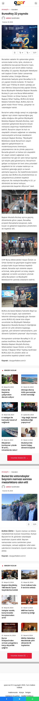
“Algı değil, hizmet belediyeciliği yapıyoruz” (29, 420)
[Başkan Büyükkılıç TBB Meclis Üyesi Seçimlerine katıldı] (10, 574)
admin (8, 18)
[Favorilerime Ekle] (15, 52)
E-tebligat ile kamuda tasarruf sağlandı (9, 420)
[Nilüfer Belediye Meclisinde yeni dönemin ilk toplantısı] (29, 627)
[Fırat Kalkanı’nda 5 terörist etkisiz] (29, 574)
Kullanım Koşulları (13, 696)
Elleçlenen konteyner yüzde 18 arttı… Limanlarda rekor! (9, 446)
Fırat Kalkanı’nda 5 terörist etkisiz (28, 586)
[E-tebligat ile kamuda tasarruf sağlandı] (10, 407)
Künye (21, 692)
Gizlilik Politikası (27, 696)
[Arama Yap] (35, 3)
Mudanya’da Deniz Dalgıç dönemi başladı (28, 445)
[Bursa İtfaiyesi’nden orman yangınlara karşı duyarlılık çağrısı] (10, 627)
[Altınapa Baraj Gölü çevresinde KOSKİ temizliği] (29, 379)
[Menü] (3, 3)
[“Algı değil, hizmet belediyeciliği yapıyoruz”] (29, 407)
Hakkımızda (13, 692)
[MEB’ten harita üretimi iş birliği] (29, 600)
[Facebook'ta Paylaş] (6, 699)
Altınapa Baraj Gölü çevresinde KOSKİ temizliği (28, 392)
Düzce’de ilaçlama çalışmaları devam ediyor (8, 393)
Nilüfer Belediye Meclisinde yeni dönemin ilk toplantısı (28, 642)
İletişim (28, 692)
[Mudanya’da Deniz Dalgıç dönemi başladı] (29, 432)
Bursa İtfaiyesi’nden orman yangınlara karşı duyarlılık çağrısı (10, 643)
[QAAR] (19, 3)
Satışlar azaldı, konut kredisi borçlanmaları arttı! (8, 614)
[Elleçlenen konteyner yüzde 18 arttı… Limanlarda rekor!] (10, 432)
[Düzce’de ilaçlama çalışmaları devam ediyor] (10, 379)
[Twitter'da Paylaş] (19, 699)
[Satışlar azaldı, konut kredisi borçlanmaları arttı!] (10, 600)
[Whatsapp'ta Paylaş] (32, 699)
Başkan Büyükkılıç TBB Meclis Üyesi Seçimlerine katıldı (10, 587)
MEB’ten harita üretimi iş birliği (28, 611)
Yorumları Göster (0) (18, 458)
